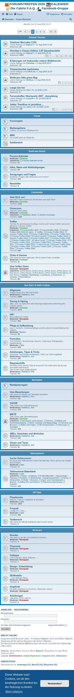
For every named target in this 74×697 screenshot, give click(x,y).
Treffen (13, 221)
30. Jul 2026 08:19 (43, 98)
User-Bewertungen (19, 392)
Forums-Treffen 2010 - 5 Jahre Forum (33, 244)
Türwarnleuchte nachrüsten (24, 69)
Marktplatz (37, 380)
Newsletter (15, 183)
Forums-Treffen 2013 (21, 242)
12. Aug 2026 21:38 (44, 45)
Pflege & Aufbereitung (21, 325)
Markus (22, 332)
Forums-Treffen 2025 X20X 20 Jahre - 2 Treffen (39, 231)
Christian (30, 63)
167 (66, 56)
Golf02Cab (30, 72)
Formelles (15, 339)
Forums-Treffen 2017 (40, 238)
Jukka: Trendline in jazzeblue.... (27, 104)
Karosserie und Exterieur (32, 421)
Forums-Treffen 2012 (42, 242)
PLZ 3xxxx (63, 271)
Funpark (14, 508)
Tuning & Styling (19, 301)
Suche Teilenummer (20, 458)
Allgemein (15, 290)
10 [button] (51, 31)
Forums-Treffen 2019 (59, 236)
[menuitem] (9, 14)
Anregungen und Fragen (23, 174)
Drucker (14, 535)
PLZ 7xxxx (51, 273)
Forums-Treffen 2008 (21, 246)
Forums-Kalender (19, 156)
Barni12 (35, 665)
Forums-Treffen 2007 (42, 246)
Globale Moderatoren (32, 656)
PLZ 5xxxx (26, 273)
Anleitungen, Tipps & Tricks (24, 352)
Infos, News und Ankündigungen (27, 167)
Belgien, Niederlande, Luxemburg (36, 275)
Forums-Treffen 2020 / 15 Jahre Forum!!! (29, 236)
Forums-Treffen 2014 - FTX (60, 240)
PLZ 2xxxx (51, 271)
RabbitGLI (26, 295)
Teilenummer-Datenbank (23, 471)
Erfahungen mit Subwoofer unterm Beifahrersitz (35, 61)
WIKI (12, 135)
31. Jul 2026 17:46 (39, 90)
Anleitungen (16, 595)
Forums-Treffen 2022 (40, 234)
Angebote (15, 586)
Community (37, 192)
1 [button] (29, 31)
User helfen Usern (19, 266)
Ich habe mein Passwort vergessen (15, 625)
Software (14, 555)
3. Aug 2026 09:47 (43, 63)
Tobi (28, 90)
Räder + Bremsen (30, 480)
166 (61, 56)
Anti (32, 295)
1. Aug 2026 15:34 (42, 80)
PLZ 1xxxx (39, 271)
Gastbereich (16, 142)
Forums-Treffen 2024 (55, 232)
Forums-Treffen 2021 (61, 234)
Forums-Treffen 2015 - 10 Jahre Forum (28, 240)
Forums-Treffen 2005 (26, 249)
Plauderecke (16, 497)
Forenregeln (16, 121)
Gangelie (30, 98)
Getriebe (23, 478)
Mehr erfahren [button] (14, 691)
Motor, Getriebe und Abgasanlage (43, 423)
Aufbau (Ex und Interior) (30, 482)
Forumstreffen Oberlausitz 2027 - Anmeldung (34, 96)
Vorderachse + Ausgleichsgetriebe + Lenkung (49, 478)
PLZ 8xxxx (63, 273)
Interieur (49, 421)
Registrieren (21, 610)
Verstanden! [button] (55, 683)
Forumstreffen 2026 (50, 230)
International (25, 277)
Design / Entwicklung (21, 566)
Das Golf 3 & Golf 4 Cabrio (37, 285)
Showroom (16, 208)
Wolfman (29, 80)
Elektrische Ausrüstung (52, 482)
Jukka (28, 107)
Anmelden (6, 610)
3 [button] (36, 31)
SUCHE (14, 403)
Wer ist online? (9, 635)
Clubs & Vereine (18, 255)
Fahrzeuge (62, 425)
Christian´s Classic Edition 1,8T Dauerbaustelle (35, 50)
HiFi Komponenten (46, 425)
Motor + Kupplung (29, 476)
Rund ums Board (37, 151)
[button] (20, 32)
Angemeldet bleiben (56, 625)
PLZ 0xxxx (26, 271)
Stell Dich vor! (17, 197)
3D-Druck (37, 530)
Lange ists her (17, 87)
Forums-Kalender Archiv (33, 161)
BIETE (13, 414)
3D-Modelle (16, 575)
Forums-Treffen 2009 (61, 244)
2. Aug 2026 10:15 (44, 72)
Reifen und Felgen (28, 425)
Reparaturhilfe (17, 363)
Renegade (24, 269)
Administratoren (15, 656)
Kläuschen (48, 665)
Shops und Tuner (19, 442)
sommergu (22, 665)
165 (57, 56)
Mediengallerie (17, 128)
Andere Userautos (47, 215)
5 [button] (44, 31)
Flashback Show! (29, 215)
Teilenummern (37, 453)
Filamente (15, 546)
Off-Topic (37, 492)
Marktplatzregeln (19, 385)
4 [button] (40, 31)
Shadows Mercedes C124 (23, 42)
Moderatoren (61, 656)
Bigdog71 (30, 45)
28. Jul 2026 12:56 (41, 107)
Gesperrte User (48, 656)
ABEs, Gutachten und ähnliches (27, 433)
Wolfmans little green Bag (23, 77)
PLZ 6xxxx (39, 273)
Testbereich (16, 519)
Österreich (57, 275)
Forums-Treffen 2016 (61, 238)
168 (70, 56)
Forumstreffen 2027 (30, 230)
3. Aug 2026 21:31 (43, 53)
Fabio (21, 345)
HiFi (12, 314)
